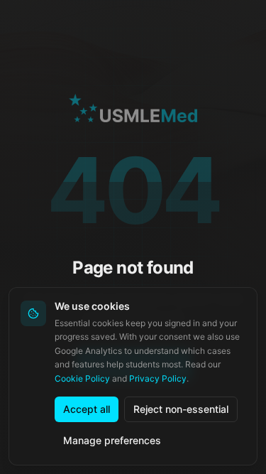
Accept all (86, 409)
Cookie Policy (82, 378)
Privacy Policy (158, 378)
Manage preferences (112, 440)
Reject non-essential (180, 409)
